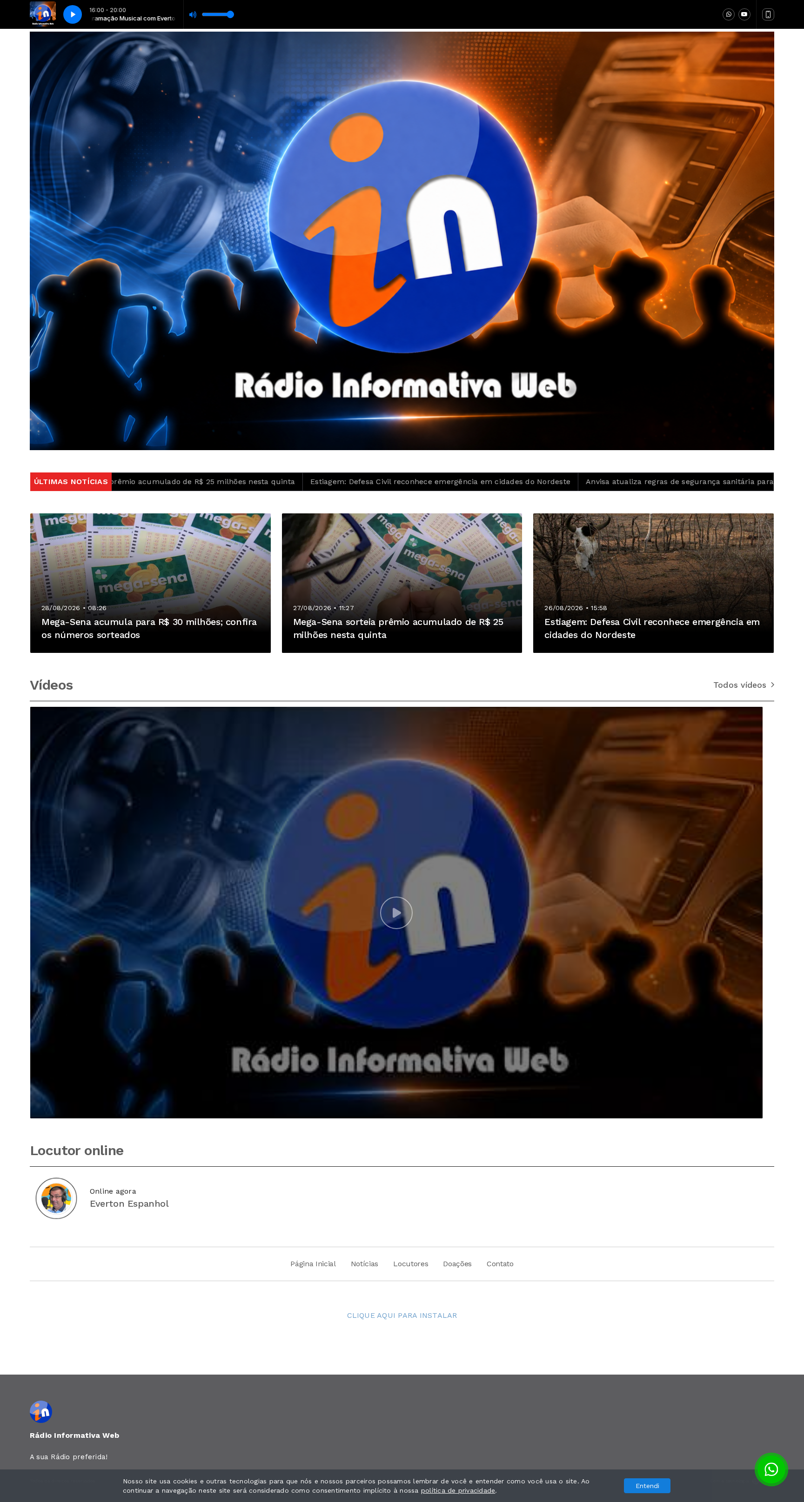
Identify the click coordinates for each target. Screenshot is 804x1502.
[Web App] (768, 14)
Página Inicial (313, 1263)
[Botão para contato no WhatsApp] (771, 1469)
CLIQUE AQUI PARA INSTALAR (402, 1315)
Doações (457, 1263)
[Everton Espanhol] (56, 1198)
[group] (396, 912)
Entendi (647, 1485)
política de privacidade (458, 1490)
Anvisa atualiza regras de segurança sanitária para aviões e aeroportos (591, 481)
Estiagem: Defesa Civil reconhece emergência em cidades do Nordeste (314, 481)
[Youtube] (744, 14)
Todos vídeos (740, 685)
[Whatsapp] (729, 14)
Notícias (364, 1263)
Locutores (410, 1263)
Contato (500, 1263)
